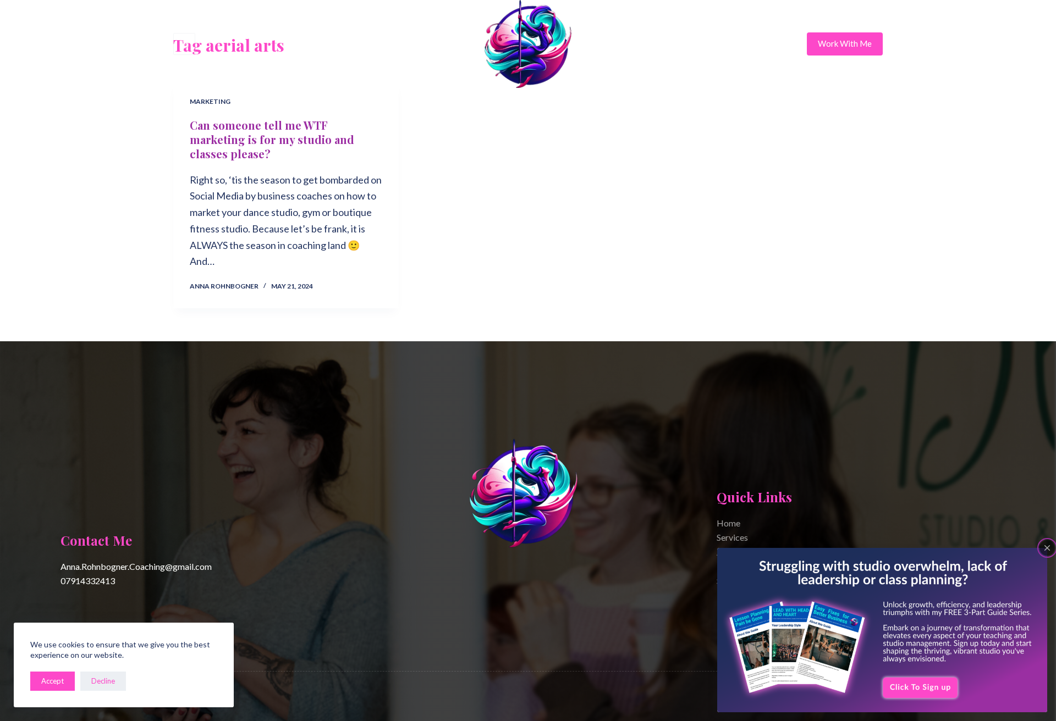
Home (305, 44)
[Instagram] (184, 44)
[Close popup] (1047, 548)
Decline (103, 680)
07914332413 (88, 580)
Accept (52, 680)
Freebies (682, 44)
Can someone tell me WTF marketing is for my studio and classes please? (272, 139)
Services (732, 537)
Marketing (210, 101)
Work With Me (845, 43)
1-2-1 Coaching (368, 44)
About (620, 44)
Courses (437, 44)
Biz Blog (748, 44)
